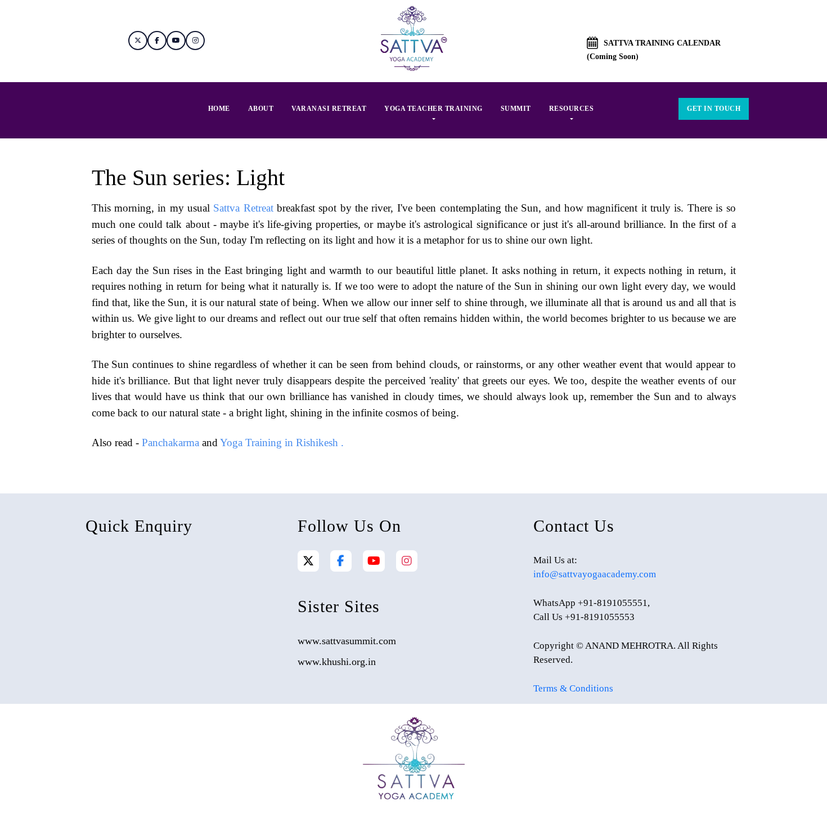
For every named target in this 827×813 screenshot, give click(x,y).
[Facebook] (340, 561)
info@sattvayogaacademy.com (594, 574)
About (261, 109)
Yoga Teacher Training (433, 109)
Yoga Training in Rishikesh (279, 442)
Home (219, 109)
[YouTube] (373, 561)
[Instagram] (407, 561)
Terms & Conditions (573, 688)
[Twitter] (308, 561)
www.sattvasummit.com (347, 640)
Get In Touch (713, 109)
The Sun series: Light (188, 178)
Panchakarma (170, 442)
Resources (571, 109)
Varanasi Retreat (328, 109)
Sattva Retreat (243, 208)
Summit (516, 109)
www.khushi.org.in (337, 661)
